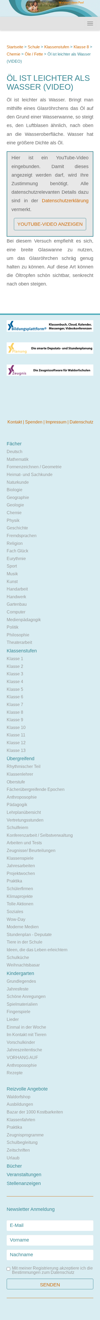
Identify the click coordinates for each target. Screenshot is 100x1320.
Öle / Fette (34, 54)
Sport (12, 566)
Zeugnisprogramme (25, 1135)
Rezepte (15, 1073)
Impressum (56, 422)
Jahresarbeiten (21, 865)
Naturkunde (18, 482)
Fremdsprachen (22, 535)
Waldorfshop (18, 1097)
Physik (13, 520)
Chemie (13, 54)
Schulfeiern (17, 827)
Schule (34, 47)
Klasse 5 (15, 689)
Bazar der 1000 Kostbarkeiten (35, 1112)
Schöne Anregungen (26, 996)
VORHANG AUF (22, 1057)
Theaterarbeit (19, 642)
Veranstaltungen (24, 1174)
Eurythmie (16, 558)
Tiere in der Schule (24, 942)
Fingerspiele (18, 1011)
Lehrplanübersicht (24, 812)
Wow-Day (16, 919)
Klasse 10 (16, 727)
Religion (15, 543)
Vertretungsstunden (25, 820)
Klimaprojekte (20, 896)
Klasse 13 (16, 750)
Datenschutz (81, 422)
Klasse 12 (16, 742)
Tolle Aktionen (20, 904)
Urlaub (13, 1158)
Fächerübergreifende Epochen (36, 789)
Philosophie (18, 635)
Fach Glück (17, 551)
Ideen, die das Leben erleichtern (37, 950)
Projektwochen (21, 873)
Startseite (15, 47)
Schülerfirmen (20, 888)
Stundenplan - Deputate (29, 934)
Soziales (15, 911)
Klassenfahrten (21, 1119)
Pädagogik (17, 804)
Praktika (14, 881)
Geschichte (17, 528)
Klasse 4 (15, 681)
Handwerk (16, 596)
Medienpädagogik (24, 619)
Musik (12, 574)
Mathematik (18, 459)
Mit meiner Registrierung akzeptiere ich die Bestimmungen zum (52, 1270)
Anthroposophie (22, 797)
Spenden (34, 422)
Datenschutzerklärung (65, 200)
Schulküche (18, 957)
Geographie (18, 497)
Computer (16, 612)
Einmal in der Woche (26, 1027)
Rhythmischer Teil (24, 766)
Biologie (14, 489)
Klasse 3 (15, 674)
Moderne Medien (23, 927)
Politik (12, 627)
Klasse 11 (16, 735)
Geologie (15, 505)
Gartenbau (17, 604)
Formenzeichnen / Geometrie (34, 467)
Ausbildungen (20, 1104)
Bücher (14, 1166)
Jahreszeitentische (24, 1050)
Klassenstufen (56, 47)
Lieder (13, 1019)
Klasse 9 (15, 720)
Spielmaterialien (22, 1004)
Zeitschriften (18, 1150)
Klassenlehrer (20, 774)
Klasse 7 (15, 704)
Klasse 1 (15, 658)
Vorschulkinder (21, 1042)
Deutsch (14, 451)
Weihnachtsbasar (23, 965)
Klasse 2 (15, 666)
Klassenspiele (20, 858)
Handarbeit (17, 589)
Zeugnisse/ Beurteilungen (31, 850)
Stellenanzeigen (24, 1183)
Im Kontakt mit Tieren (26, 1034)
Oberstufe (16, 782)
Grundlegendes (21, 981)
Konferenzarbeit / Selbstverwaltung (40, 835)
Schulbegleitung (22, 1142)
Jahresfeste (18, 989)
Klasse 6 (15, 697)
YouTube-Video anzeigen (50, 224)
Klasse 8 (81, 47)
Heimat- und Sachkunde (30, 474)
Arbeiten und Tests (24, 843)
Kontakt (15, 422)
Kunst (12, 581)
